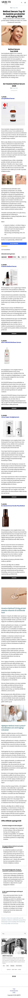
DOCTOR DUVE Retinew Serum (11, 342)
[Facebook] (13, 976)
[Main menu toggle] (25, 2)
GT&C (14, 992)
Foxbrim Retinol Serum (9, 266)
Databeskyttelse (14, 990)
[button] (21, 2)
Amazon (14, 333)
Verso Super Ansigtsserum (10, 417)
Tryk (14, 989)
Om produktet (14, 243)
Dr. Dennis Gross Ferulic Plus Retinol (13, 506)
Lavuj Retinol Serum (8, 98)
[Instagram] (15, 976)
